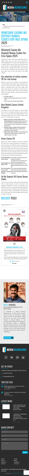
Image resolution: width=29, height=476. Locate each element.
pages (15, 459)
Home (3, 25)
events (3, 463)
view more (7, 337)
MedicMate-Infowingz (17, 473)
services (3, 462)
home (2, 459)
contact (16, 463)
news (15, 460)
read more (14, 263)
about (3, 460)
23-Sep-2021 (16, 261)
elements (16, 462)
